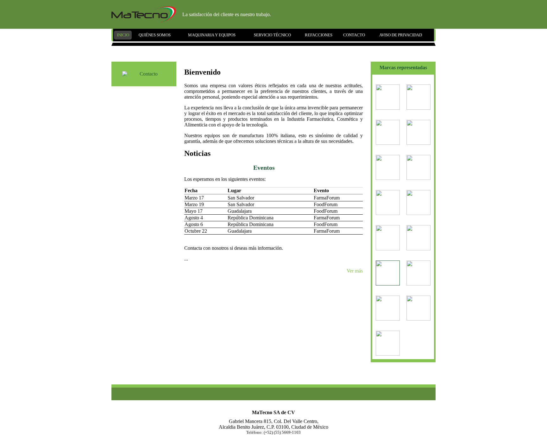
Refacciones (318, 35)
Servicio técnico (272, 35)
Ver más (355, 270)
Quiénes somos (155, 35)
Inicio (123, 35)
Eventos (264, 167)
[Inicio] (143, 14)
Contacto (354, 35)
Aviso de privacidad (400, 35)
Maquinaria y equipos (212, 35)
